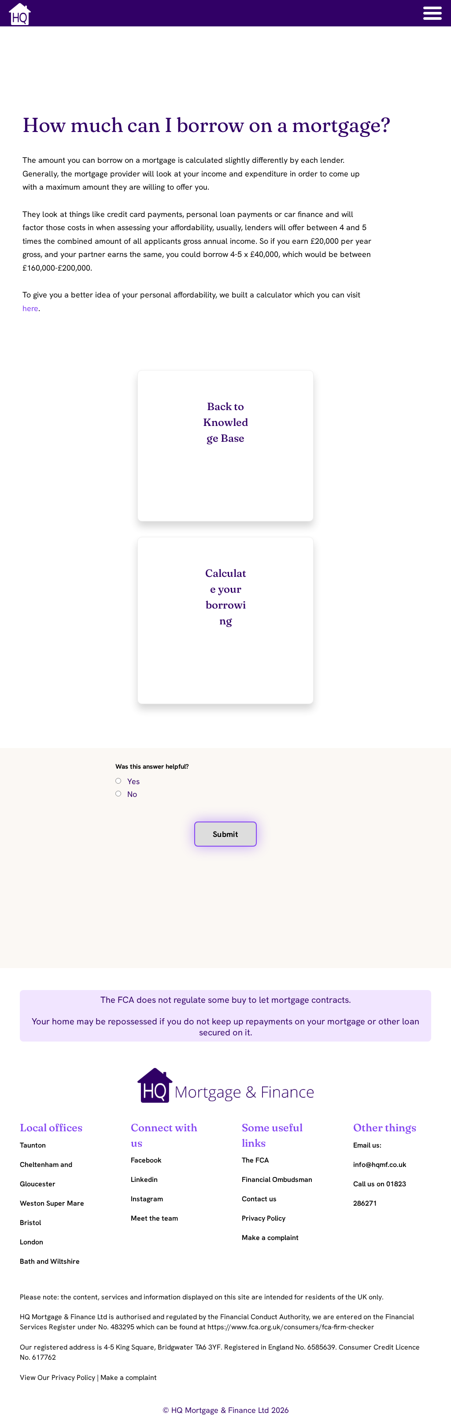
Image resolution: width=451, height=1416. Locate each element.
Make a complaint (128, 1377)
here (30, 308)
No (132, 794)
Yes (133, 781)
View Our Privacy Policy (58, 1377)
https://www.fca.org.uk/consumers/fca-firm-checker (290, 1327)
